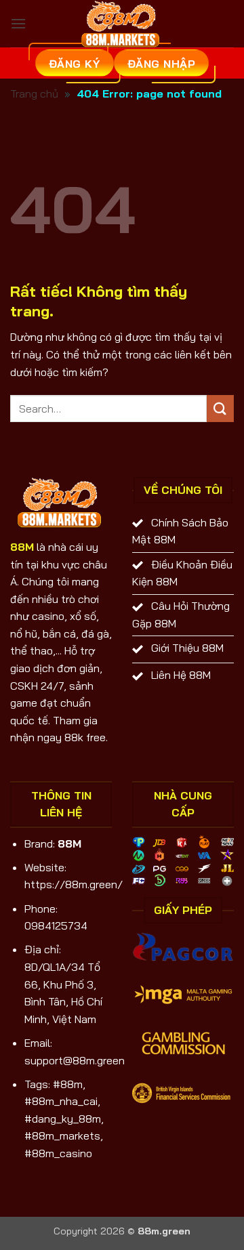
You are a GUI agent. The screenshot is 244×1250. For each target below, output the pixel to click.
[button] (18, 23)
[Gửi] (220, 408)
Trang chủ (34, 93)
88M (22, 547)
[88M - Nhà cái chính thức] (122, 23)
